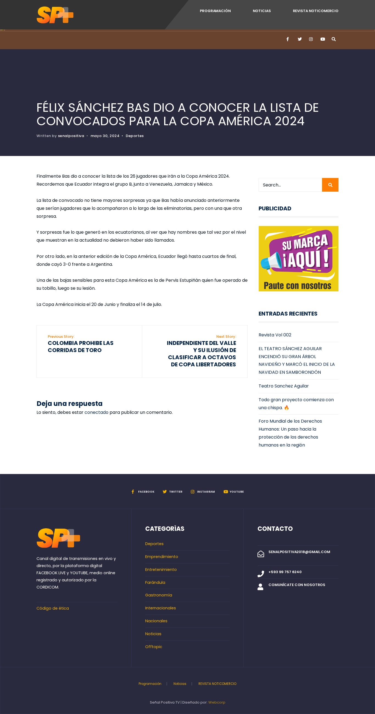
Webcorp (216, 702)
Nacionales (156, 621)
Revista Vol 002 (275, 335)
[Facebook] (288, 39)
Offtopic (153, 646)
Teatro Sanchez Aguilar (284, 386)
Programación (215, 10)
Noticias (262, 10)
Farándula (155, 582)
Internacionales (160, 608)
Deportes (135, 135)
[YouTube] (322, 39)
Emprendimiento (161, 556)
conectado (96, 412)
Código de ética (53, 608)
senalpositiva (71, 135)
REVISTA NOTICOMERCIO (315, 10)
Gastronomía (158, 595)
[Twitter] (299, 39)
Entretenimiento (161, 569)
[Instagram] (311, 39)
